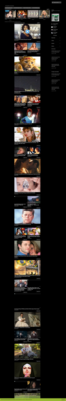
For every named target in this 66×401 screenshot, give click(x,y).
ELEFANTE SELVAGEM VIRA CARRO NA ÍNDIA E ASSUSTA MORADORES (55, 65)
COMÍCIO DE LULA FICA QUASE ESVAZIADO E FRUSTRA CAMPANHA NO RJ (56, 58)
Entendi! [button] (63, 399)
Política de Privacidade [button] (29, 399)
